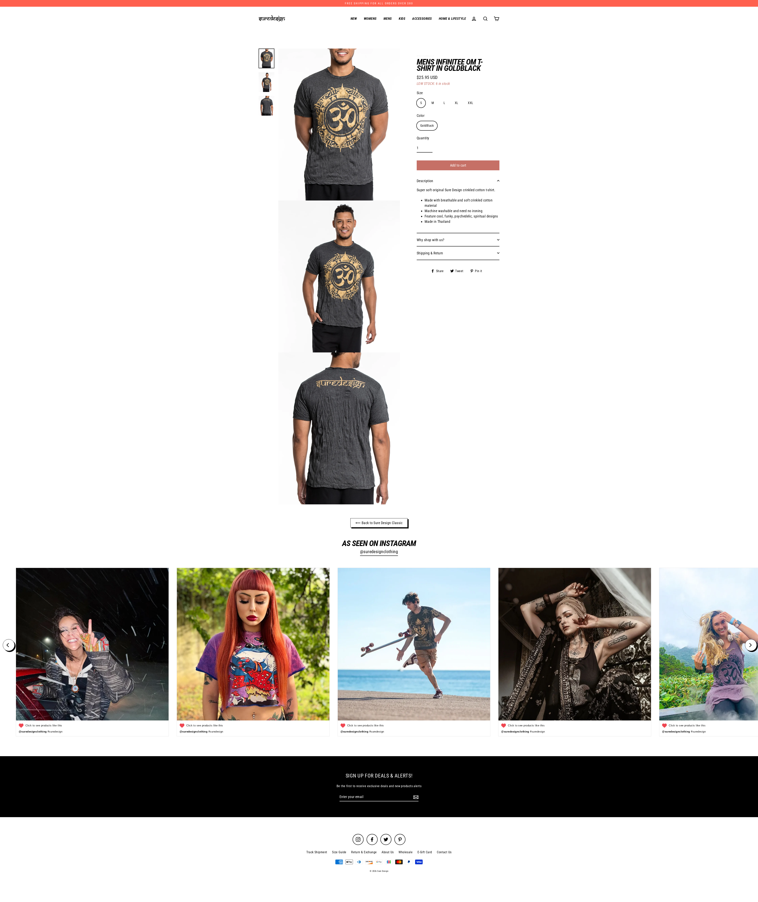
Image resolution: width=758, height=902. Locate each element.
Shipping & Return (430, 253)
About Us (388, 852)
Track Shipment (316, 852)
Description (425, 181)
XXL (470, 103)
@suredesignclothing (379, 551)
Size (420, 93)
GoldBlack (427, 125)
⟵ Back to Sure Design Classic (379, 523)
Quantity (423, 138)
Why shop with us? (431, 240)
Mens (388, 19)
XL (456, 103)
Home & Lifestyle (452, 19)
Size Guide (339, 852)
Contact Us (444, 852)
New (354, 19)
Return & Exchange (364, 852)
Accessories (422, 19)
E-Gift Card (424, 852)
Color (420, 115)
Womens (370, 19)
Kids (402, 19)
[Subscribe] (415, 796)
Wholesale (406, 852)
